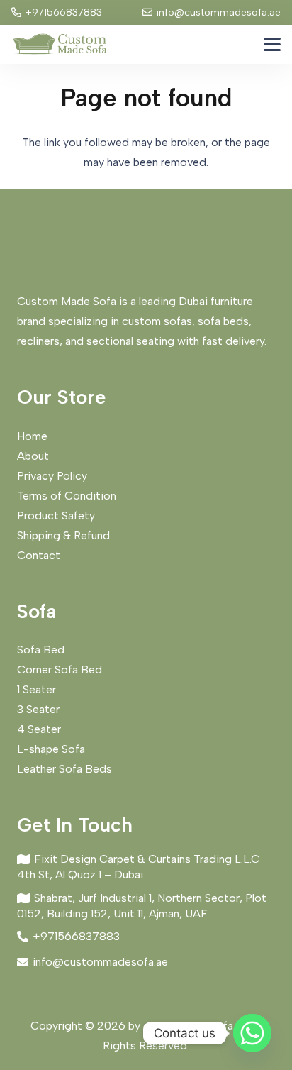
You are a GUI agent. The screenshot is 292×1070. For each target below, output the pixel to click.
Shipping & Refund (63, 535)
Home (32, 436)
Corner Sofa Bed (59, 669)
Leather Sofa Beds (64, 769)
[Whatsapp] (252, 1033)
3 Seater (38, 709)
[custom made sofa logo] (59, 44)
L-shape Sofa (51, 749)
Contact (38, 555)
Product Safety (56, 515)
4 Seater (39, 729)
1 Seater (36, 689)
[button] (272, 44)
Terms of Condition (66, 495)
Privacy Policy (52, 475)
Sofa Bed (40, 649)
